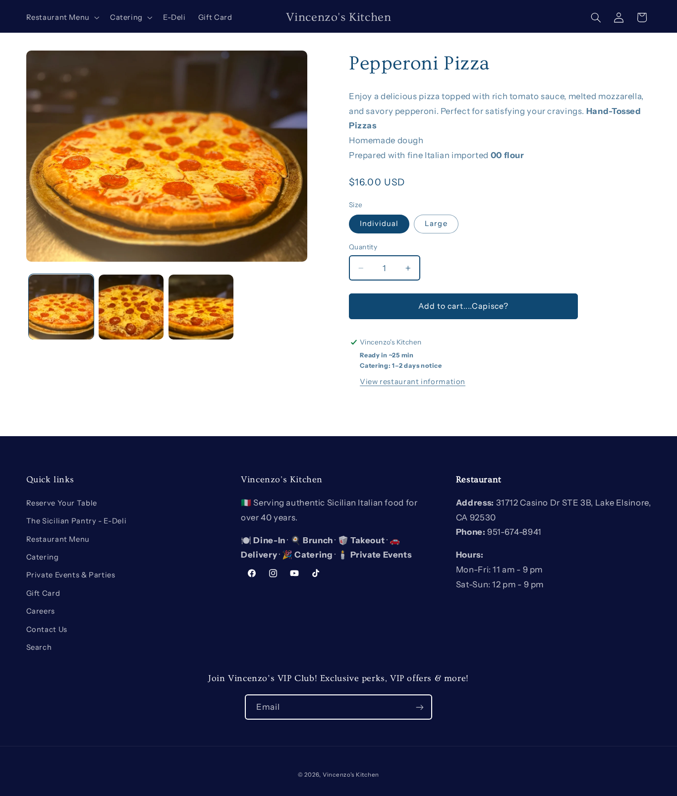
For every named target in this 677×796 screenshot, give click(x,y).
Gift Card (43, 593)
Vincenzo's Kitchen (351, 774)
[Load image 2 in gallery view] (131, 307)
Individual (379, 224)
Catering (42, 557)
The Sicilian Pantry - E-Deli (76, 520)
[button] (62, 17)
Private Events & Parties (70, 574)
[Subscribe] (419, 707)
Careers (40, 611)
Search (39, 647)
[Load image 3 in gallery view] (201, 307)
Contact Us (46, 629)
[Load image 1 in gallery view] (61, 307)
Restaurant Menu (58, 539)
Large (436, 224)
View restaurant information (412, 381)
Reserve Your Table (61, 503)
